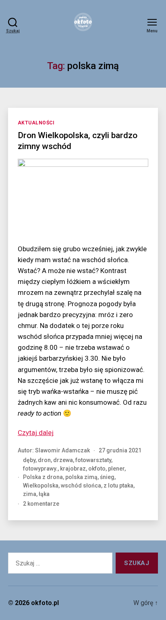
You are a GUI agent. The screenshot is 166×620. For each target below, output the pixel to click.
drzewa (63, 460)
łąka (44, 494)
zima (29, 494)
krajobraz (73, 468)
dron (44, 460)
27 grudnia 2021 (120, 450)
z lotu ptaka (118, 485)
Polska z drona (43, 477)
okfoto (97, 468)
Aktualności (36, 123)
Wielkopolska (40, 485)
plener (116, 468)
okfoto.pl (45, 603)
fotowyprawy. (40, 468)
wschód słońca (81, 485)
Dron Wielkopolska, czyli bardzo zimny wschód (77, 140)
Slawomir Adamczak (62, 450)
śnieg (107, 477)
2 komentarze (41, 503)
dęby (29, 460)
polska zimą (81, 477)
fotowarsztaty (93, 460)
